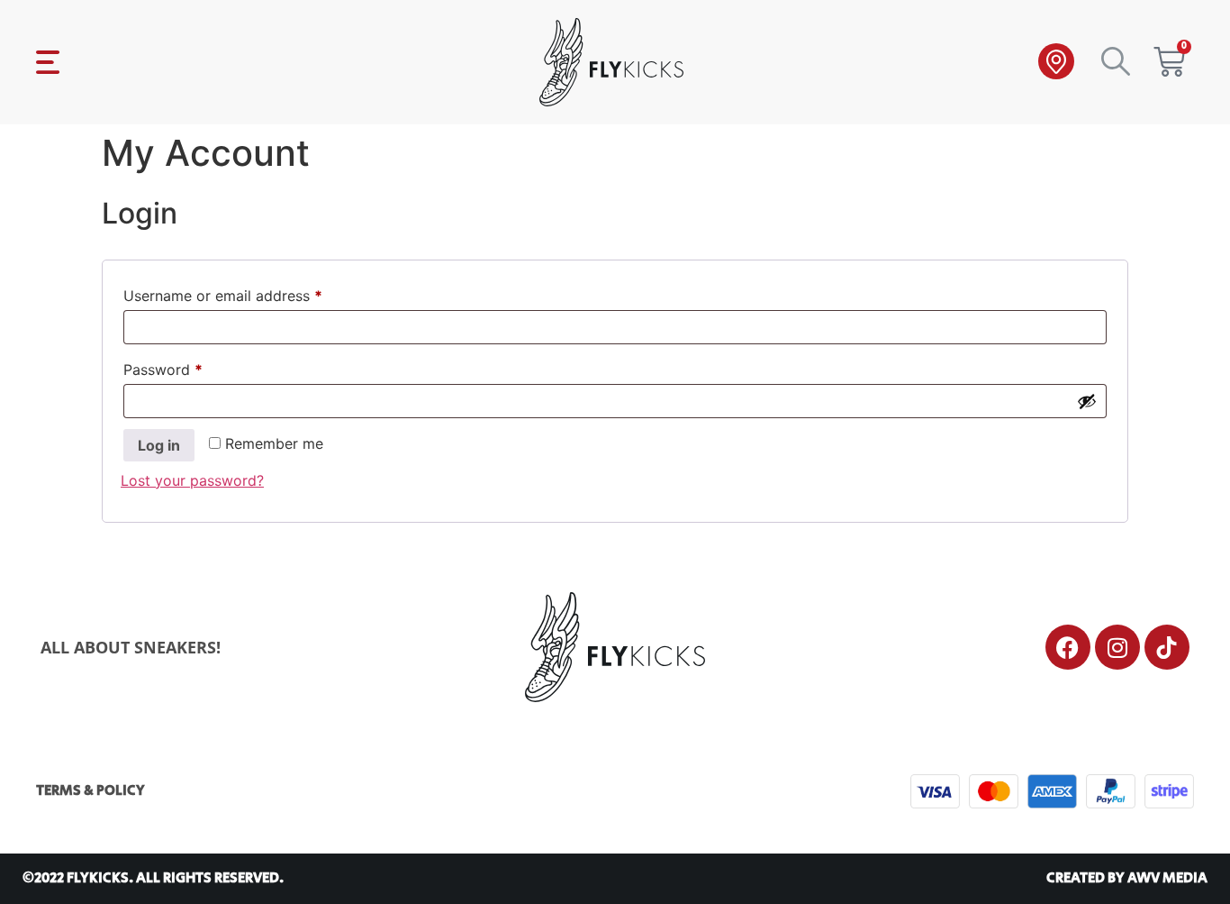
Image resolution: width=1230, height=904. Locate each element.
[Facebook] (1067, 647)
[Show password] (1087, 401)
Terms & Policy (90, 791)
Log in (159, 445)
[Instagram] (1117, 647)
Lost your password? (192, 480)
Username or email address (252, 293)
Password (192, 367)
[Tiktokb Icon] (1166, 647)
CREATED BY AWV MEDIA (1126, 878)
